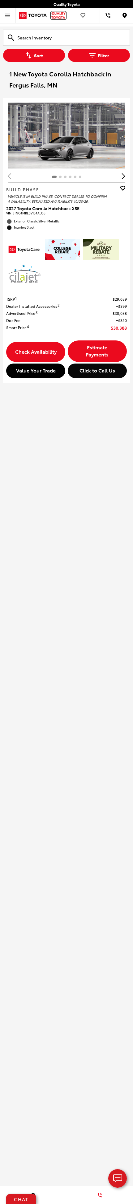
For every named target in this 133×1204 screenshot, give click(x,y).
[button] (123, 176)
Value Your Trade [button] (36, 370)
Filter (103, 55)
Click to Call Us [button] (97, 370)
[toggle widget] (117, 1178)
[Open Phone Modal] (108, 15)
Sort (38, 55)
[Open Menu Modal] (7, 15)
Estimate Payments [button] (97, 351)
